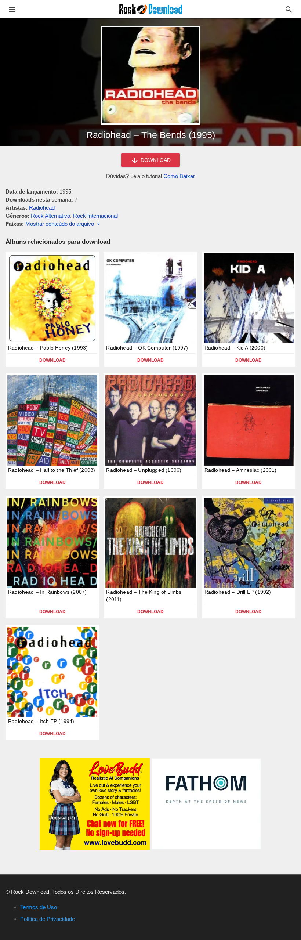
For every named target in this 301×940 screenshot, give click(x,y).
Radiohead (42, 208)
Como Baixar (179, 176)
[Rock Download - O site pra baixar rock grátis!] (150, 9)
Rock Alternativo (50, 216)
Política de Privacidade (47, 919)
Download (52, 360)
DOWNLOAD (155, 160)
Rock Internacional (95, 216)
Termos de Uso (38, 907)
